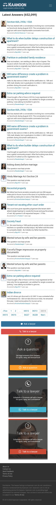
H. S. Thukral (19, 216)
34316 (13, 315)
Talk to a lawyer (29, 331)
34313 (34, 311)
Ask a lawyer (29, 324)
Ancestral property (16, 188)
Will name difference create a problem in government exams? (27, 75)
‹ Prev (5, 311)
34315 (5, 315)
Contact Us (7, 469)
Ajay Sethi (18, 52)
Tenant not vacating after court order (25, 204)
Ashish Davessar (20, 33)
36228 (35, 315)
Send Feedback (8, 471)
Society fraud (14, 221)
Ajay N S (17, 183)
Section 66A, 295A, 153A (19, 22)
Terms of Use (7, 474)
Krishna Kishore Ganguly (22, 199)
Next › (43, 315)
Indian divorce (14, 292)
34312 (26, 311)
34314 (43, 311)
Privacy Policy (8, 476)
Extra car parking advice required (23, 93)
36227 (26, 315)
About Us (6, 467)
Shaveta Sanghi (19, 104)
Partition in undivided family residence (26, 57)
